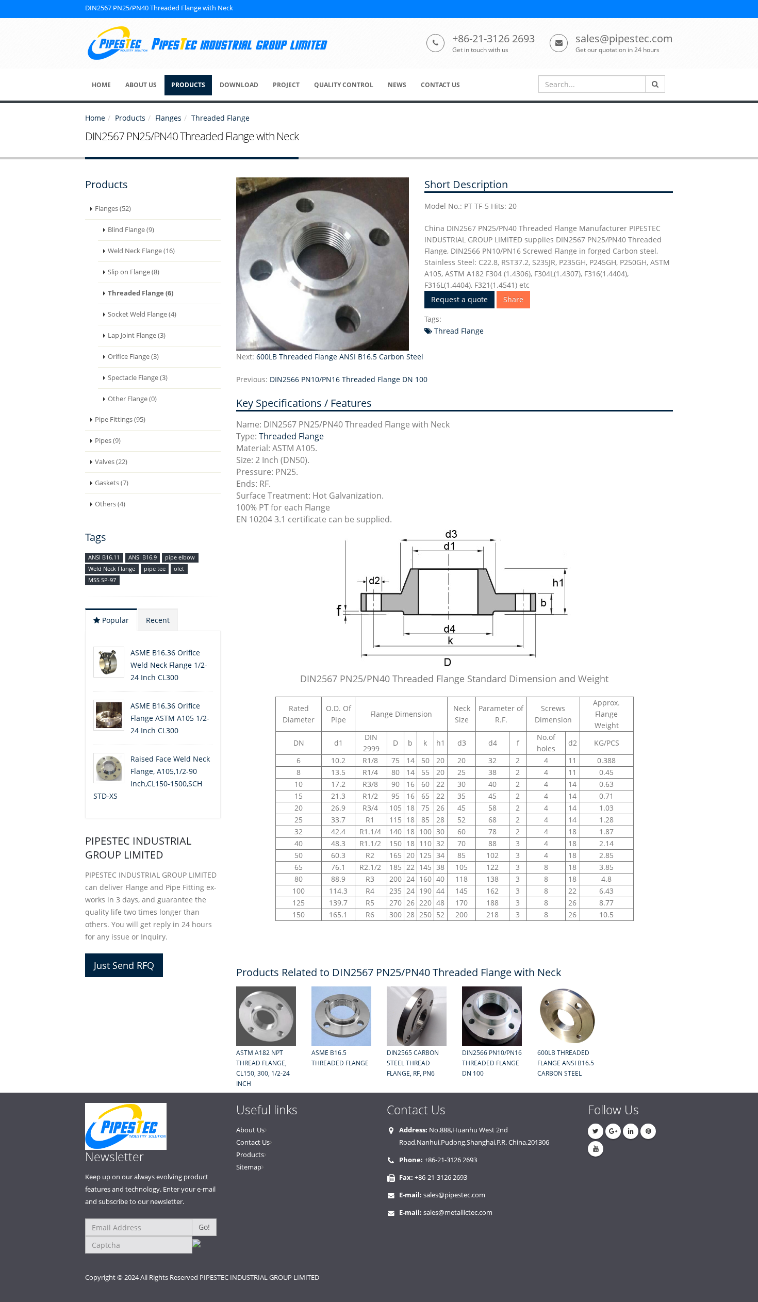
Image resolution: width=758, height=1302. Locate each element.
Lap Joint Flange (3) (137, 335)
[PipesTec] (153, 1126)
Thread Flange (458, 331)
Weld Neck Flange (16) (141, 250)
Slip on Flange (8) (133, 272)
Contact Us (253, 1142)
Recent (158, 620)
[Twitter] (595, 1131)
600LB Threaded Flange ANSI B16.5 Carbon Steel (339, 356)
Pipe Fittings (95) (120, 419)
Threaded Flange (220, 118)
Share (513, 299)
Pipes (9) (108, 440)
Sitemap (248, 1167)
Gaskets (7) (111, 483)
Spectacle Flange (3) (138, 377)
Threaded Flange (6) (140, 293)
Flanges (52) (113, 208)
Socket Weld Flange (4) (142, 314)
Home (95, 118)
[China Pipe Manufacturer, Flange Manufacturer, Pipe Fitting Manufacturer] (210, 43)
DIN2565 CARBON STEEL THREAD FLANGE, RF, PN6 (413, 1063)
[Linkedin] (630, 1131)
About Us (250, 1130)
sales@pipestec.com (624, 38)
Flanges (168, 118)
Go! (204, 1227)
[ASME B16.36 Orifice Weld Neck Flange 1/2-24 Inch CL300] (109, 662)
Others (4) (110, 504)
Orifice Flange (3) (133, 356)
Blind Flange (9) (131, 229)
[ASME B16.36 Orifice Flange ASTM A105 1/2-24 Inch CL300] (109, 715)
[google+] (613, 1131)
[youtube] (595, 1149)
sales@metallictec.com (457, 1212)
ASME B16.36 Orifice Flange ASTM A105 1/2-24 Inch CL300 (169, 718)
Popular (114, 620)
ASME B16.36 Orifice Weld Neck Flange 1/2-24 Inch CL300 (168, 665)
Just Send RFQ (124, 965)
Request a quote (459, 299)
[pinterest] (648, 1131)
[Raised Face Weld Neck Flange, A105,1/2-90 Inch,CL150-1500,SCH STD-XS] (109, 768)
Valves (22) (111, 461)
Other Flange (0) (132, 398)
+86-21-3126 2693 (493, 38)
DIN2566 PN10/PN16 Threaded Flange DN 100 (348, 379)
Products (130, 118)
